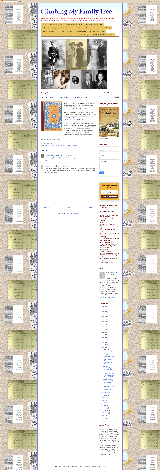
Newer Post (45, 207)
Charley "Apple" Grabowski (53, 155)
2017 (103, 329)
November (106, 352)
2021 (103, 319)
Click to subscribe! (109, 196)
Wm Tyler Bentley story (56, 24)
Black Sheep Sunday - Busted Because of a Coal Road (109, 375)
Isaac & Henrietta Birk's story (74, 24)
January (105, 413)
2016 (103, 332)
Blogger (103, 466)
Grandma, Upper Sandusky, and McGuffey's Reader (108, 381)
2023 (103, 314)
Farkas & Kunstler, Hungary (50, 28)
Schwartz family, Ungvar (49, 35)
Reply (46, 160)
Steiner (65, 145)
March (105, 408)
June (104, 400)
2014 (103, 337)
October (105, 354)
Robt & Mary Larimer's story (102, 28)
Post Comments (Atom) (72, 213)
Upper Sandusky (69, 119)
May (104, 402)
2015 (103, 334)
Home (44, 24)
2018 (103, 327)
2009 (103, 416)
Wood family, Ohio (81, 31)
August (105, 395)
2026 (103, 307)
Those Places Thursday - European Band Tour (108, 361)
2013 (103, 339)
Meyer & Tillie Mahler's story (50, 31)
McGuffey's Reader (56, 145)
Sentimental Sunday (108, 356)
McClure (47, 145)
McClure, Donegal (67, 31)
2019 (103, 324)
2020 (103, 322)
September (106, 392)
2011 (103, 344)
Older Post (92, 207)
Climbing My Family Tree (76, 11)
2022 (103, 317)
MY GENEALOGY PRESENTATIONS (102, 35)
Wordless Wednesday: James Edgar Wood (107, 369)
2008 (103, 418)
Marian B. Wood (50, 166)
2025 (103, 309)
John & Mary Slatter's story (81, 35)
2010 (103, 347)
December (106, 349)
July (104, 397)
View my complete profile (106, 297)
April (104, 405)
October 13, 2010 (63, 166)
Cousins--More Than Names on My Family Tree (109, 388)
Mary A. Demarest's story (68, 28)
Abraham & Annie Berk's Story (94, 24)
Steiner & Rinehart (65, 35)
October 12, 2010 (68, 155)
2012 (103, 342)
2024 (103, 312)
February (106, 410)
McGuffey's (85, 107)
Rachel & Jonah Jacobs (85, 28)
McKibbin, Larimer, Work (97, 31)
